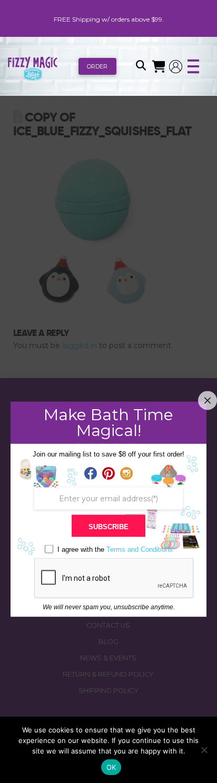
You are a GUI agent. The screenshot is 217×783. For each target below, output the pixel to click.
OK (111, 767)
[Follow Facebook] (90, 474)
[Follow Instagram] (126, 474)
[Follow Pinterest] (108, 474)
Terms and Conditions (139, 549)
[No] (204, 750)
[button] (140, 66)
